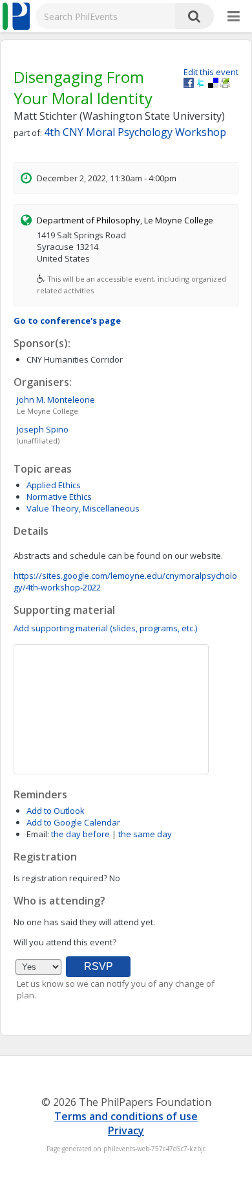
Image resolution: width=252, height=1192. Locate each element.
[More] (233, 17)
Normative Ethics (59, 496)
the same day (145, 834)
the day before (80, 834)
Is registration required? (60, 878)
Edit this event (211, 72)
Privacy (126, 1130)
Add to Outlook (55, 810)
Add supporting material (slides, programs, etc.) (105, 628)
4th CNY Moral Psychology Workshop (135, 132)
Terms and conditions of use (126, 1116)
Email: (37, 834)
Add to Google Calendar (73, 822)
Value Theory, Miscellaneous (83, 508)
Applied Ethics (53, 485)
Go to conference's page (67, 320)
